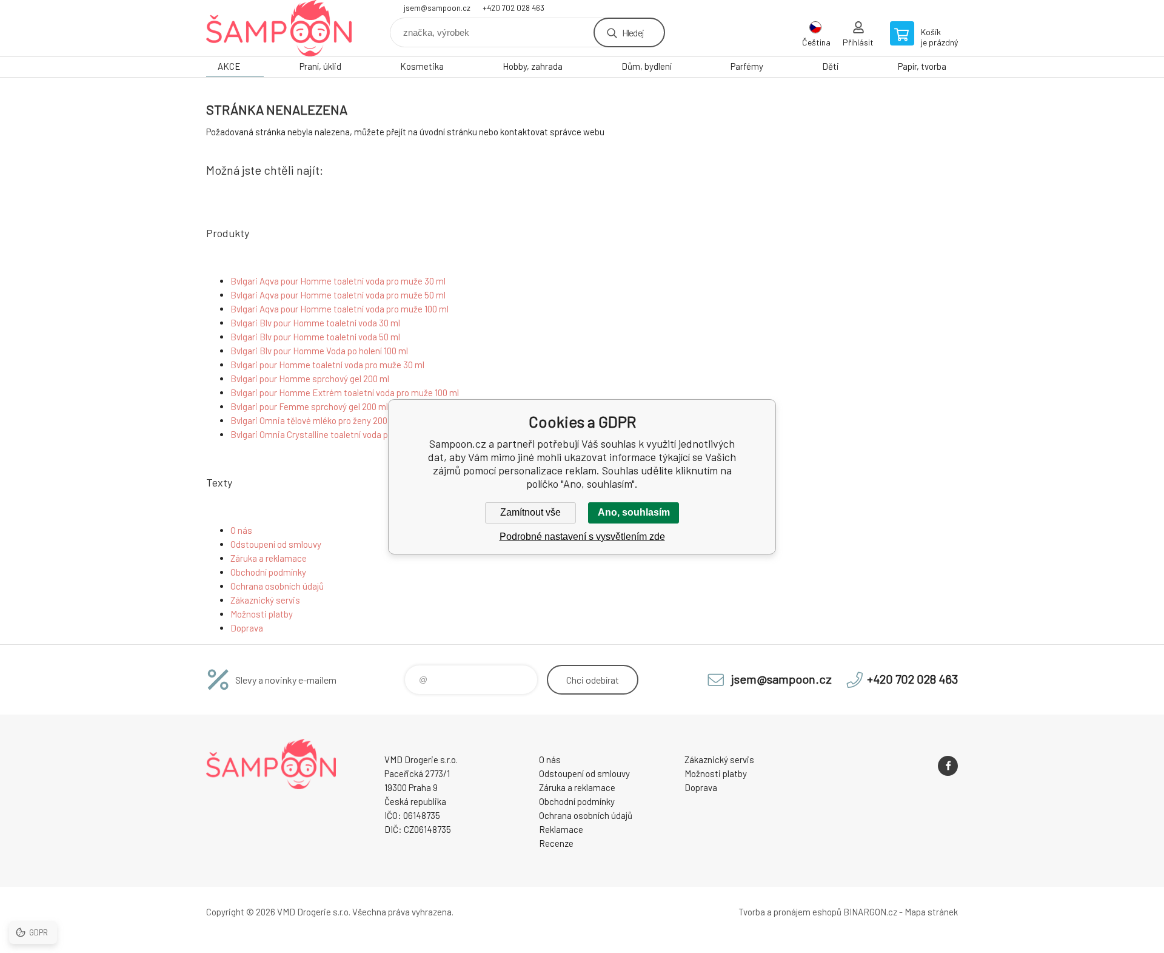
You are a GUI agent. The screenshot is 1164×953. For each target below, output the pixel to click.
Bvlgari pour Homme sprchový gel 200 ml (309, 378)
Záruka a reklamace (268, 558)
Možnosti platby (261, 613)
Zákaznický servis (265, 599)
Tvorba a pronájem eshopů (789, 911)
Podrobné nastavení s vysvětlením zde (582, 536)
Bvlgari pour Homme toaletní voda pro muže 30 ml (327, 364)
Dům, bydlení (646, 66)
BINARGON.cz (870, 911)
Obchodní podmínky (268, 572)
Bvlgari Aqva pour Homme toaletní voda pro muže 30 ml (338, 280)
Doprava (246, 627)
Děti (830, 66)
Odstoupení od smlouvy (275, 544)
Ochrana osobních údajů (277, 586)
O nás (241, 530)
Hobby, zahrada (533, 66)
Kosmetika (422, 66)
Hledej (633, 32)
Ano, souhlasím (634, 512)
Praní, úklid (320, 66)
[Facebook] (948, 766)
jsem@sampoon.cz (437, 8)
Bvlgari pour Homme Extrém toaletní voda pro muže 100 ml (344, 392)
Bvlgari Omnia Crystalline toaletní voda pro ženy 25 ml (334, 434)
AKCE (229, 66)
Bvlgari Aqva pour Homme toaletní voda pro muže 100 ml (339, 308)
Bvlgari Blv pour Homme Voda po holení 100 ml (319, 350)
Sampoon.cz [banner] (279, 28)
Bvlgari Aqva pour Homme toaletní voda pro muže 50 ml (338, 294)
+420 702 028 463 (513, 8)
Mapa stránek (931, 911)
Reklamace (561, 829)
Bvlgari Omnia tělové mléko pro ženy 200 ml (314, 420)
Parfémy (747, 66)
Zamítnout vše (530, 512)
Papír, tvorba (922, 66)
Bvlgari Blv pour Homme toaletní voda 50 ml (315, 336)
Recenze (556, 843)
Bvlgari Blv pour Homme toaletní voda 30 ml (315, 322)
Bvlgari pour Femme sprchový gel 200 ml (309, 406)
